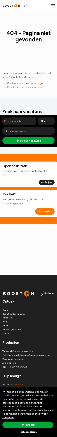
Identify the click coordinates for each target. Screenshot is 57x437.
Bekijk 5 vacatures (30, 140)
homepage (36, 83)
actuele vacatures (31, 87)
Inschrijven (47, 182)
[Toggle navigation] (53, 6)
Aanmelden (45, 211)
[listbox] (46, 121)
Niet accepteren (28, 431)
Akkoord (30, 424)
